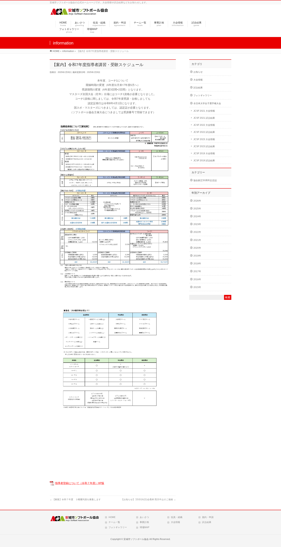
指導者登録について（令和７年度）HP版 (79, 483)
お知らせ (198, 72)
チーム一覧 (114, 522)
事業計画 (144, 522)
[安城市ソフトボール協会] (79, 14)
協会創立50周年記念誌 (205, 180)
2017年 (197, 271)
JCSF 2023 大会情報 (204, 139)
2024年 (197, 216)
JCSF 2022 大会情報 (204, 125)
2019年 (197, 255)
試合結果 (198, 87)
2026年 (197, 200)
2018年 (197, 263)
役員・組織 (176, 517)
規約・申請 (208, 517)
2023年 (197, 224)
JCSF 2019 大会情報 (204, 153)
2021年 (197, 240)
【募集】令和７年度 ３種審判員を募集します (75, 499)
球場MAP (144, 527)
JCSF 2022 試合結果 (204, 132)
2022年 (197, 232)
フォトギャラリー (202, 95)
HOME (112, 517)
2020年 (197, 248)
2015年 (197, 287)
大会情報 (198, 79)
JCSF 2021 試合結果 (204, 118)
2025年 (197, 208)
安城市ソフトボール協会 (136, 539)
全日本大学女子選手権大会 (207, 103)
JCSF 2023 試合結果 (204, 146)
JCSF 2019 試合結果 (204, 160)
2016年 (197, 279)
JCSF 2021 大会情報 (204, 111)
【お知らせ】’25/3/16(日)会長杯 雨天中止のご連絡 (148, 499)
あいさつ (144, 517)
